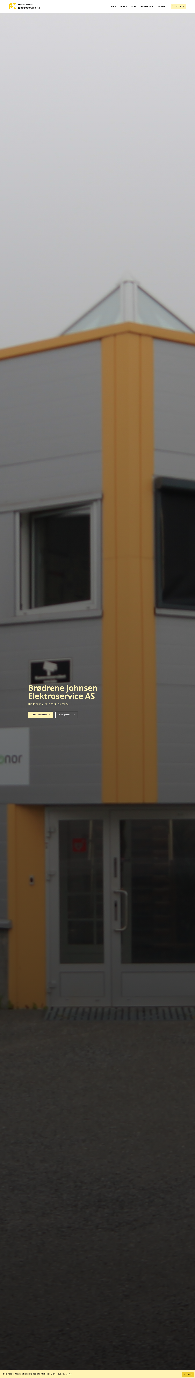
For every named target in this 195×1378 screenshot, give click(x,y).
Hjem (113, 6)
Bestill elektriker (146, 6)
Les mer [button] (69, 1374)
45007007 (180, 6)
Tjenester (123, 6)
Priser (133, 6)
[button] (40, 715)
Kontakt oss (162, 6)
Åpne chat (188, 1374)
